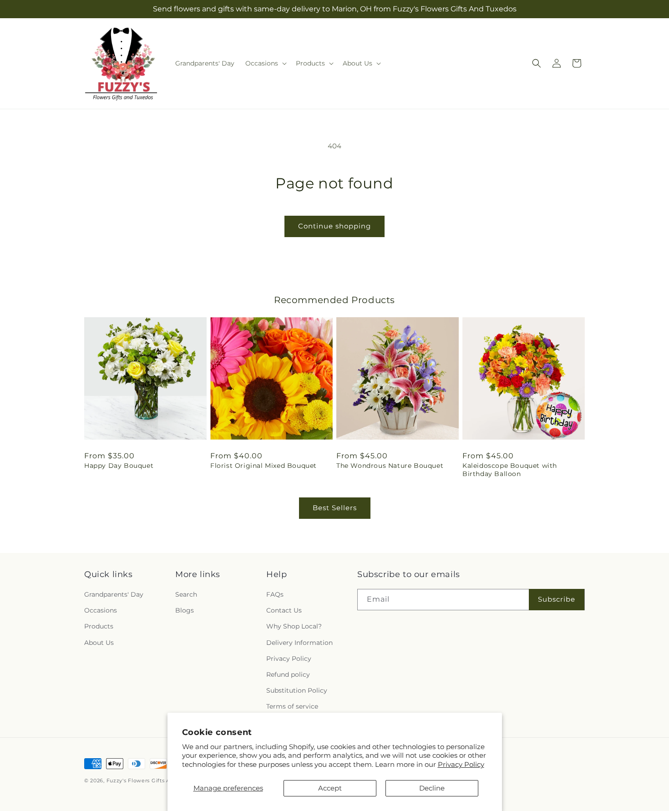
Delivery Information (299, 643)
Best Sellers (335, 507)
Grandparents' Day (113, 594)
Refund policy (288, 674)
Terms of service (292, 706)
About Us (99, 643)
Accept (330, 788)
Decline (432, 788)
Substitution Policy (296, 690)
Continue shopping (334, 226)
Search (186, 594)
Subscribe (556, 599)
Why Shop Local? (294, 626)
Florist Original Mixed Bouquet (263, 465)
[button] (265, 63)
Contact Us (284, 610)
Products (98, 626)
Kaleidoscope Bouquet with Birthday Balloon (509, 469)
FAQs (275, 594)
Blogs (184, 610)
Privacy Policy (461, 764)
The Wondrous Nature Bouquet (389, 465)
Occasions (100, 610)
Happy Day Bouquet (118, 465)
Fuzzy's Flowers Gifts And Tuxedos (154, 780)
